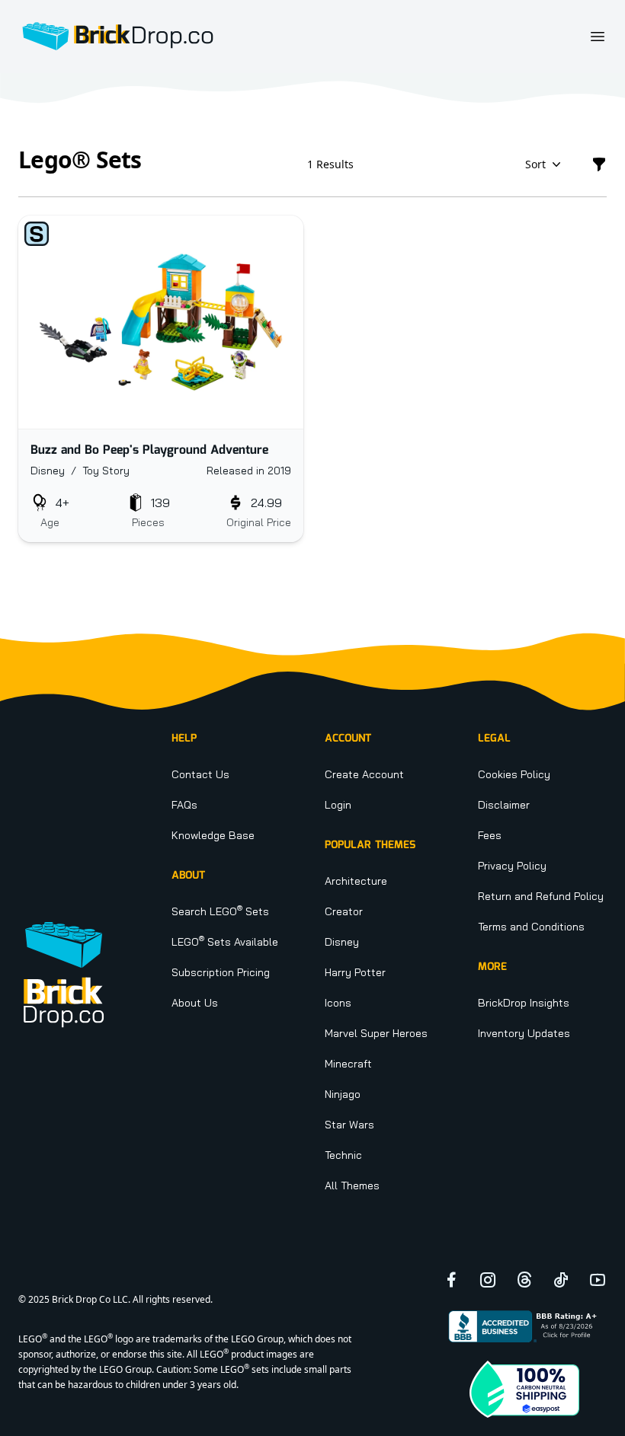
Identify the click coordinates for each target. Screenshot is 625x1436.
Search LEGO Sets (220, 911)
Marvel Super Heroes (376, 1033)
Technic (343, 1155)
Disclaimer (504, 805)
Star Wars (349, 1124)
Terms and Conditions (531, 926)
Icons (338, 1003)
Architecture (356, 881)
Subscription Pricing (220, 972)
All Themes (352, 1185)
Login (338, 805)
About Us (194, 1003)
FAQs (184, 805)
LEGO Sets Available (224, 942)
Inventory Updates (524, 1033)
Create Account (364, 774)
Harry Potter (355, 972)
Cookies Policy (514, 774)
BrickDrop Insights (523, 1003)
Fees (490, 835)
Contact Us (200, 774)
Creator (344, 911)
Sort (535, 164)
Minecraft (348, 1064)
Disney (342, 942)
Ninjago (343, 1094)
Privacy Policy (512, 866)
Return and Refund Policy (541, 896)
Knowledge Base (213, 835)
